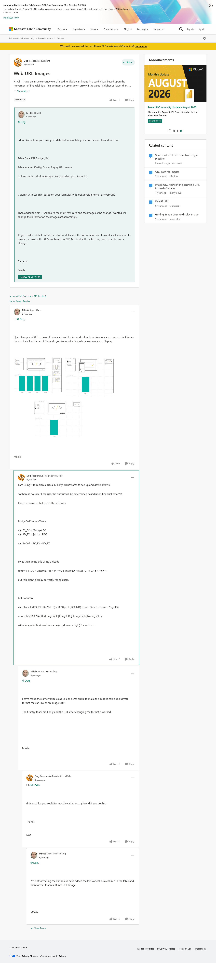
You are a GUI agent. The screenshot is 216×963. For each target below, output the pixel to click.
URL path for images (167, 171)
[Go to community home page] (30, 29)
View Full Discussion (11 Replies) (29, 296)
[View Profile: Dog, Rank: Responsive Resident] (18, 62)
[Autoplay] (170, 130)
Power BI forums (45, 38)
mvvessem (177, 163)
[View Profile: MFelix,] (21, 114)
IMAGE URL (162, 201)
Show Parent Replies (19, 301)
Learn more (141, 46)
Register (191, 29)
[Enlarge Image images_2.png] (64, 399)
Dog (26, 60)
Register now (11, 17)
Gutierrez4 (175, 205)
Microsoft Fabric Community (22, 38)
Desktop (60, 38)
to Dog (37, 112)
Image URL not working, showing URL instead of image (177, 186)
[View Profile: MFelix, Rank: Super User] (17, 312)
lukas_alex (175, 219)
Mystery (174, 176)
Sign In (201, 29)
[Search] (181, 29)
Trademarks (201, 948)
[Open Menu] (204, 38)
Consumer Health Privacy (53, 956)
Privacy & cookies (166, 948)
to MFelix (58, 475)
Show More (23, 91)
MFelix (29, 112)
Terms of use (184, 948)
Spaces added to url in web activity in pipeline (176, 156)
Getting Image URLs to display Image (176, 214)
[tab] (174, 130)
